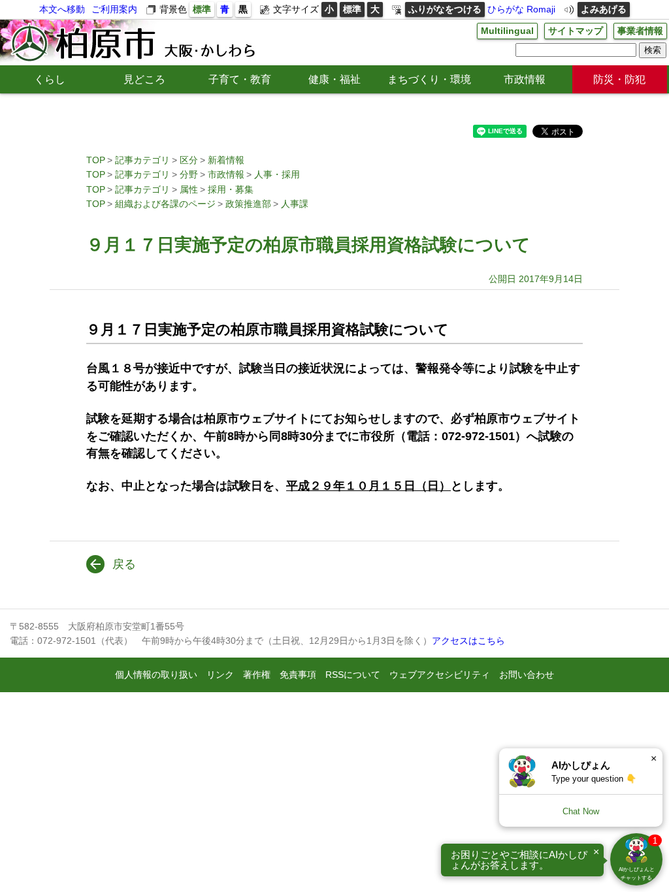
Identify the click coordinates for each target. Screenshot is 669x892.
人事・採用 (277, 174)
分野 (189, 174)
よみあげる (604, 9)
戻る (124, 564)
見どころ (144, 79)
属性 (189, 189)
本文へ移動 (62, 9)
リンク (220, 674)
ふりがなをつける (444, 9)
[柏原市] (132, 42)
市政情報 (525, 79)
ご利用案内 (114, 9)
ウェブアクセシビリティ (439, 674)
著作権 (256, 674)
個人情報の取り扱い (156, 674)
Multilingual (507, 30)
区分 (189, 160)
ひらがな (505, 9)
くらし (49, 79)
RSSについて (352, 674)
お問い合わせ (526, 674)
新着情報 (226, 160)
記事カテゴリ (142, 160)
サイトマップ (575, 30)
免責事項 (298, 674)
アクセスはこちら (468, 640)
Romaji (541, 9)
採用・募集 (230, 189)
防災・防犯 (619, 79)
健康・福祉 (334, 79)
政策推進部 (248, 204)
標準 (202, 9)
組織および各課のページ (165, 204)
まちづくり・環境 (429, 79)
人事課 (294, 204)
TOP (95, 160)
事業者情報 (640, 30)
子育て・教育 (239, 79)
